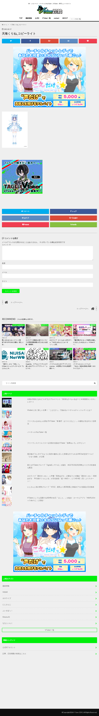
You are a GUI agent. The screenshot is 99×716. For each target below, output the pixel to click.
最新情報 (29, 18)
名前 (3, 263)
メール (4, 272)
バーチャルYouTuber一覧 (37, 432)
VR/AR (5, 592)
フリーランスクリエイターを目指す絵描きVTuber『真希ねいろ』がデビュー (56, 443)
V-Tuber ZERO (78, 712)
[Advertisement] (66, 177)
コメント (6, 245)
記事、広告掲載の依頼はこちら (14, 653)
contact (56, 18)
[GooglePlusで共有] (49, 41)
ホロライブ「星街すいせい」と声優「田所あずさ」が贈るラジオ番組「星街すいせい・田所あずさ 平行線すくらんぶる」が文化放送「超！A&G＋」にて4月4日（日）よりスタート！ (62, 478)
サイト (4, 281)
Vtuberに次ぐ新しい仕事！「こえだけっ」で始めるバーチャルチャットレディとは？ (59, 410)
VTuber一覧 (46, 18)
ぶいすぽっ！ (8, 611)
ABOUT (65, 18)
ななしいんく (8, 623)
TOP (20, 18)
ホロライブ (7, 598)
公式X (37, 18)
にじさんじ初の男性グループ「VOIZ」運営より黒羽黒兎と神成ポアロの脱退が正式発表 (60, 487)
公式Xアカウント (9, 647)
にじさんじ (7, 604)
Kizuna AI (6, 617)
